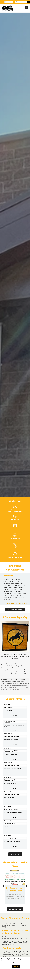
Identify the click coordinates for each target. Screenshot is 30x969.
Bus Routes (15, 529)
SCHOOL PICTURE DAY (9, 798)
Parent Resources (15, 538)
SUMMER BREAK (8, 710)
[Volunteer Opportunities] (15, 554)
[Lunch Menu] (15, 545)
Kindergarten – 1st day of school (12, 768)
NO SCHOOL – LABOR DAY (10, 754)
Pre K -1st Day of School (10, 783)
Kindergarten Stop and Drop (11, 739)
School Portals (15, 519)
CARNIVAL (6, 827)
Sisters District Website (15, 511)
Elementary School (9, 704)
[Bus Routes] (15, 526)
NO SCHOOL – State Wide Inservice (13, 812)
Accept (15, 966)
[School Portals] (15, 516)
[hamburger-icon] (26, 7)
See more (15, 715)
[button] (2, 255)
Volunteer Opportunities (15, 557)
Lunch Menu (15, 548)
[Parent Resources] (15, 535)
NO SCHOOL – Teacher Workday (12, 841)
